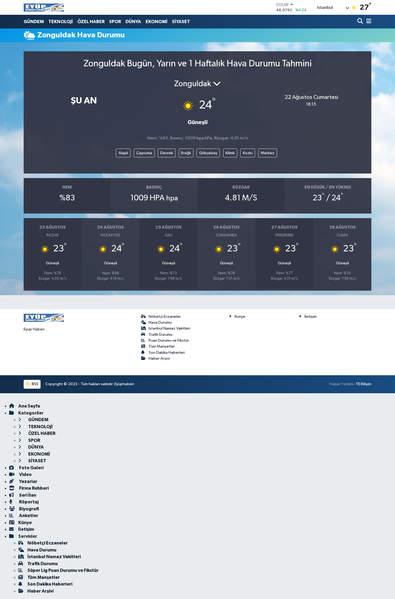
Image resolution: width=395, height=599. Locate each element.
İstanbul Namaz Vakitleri (169, 328)
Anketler (28, 515)
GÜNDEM (34, 21)
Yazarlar (27, 481)
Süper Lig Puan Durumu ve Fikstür (63, 570)
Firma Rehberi (33, 488)
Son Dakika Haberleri (167, 353)
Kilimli (230, 153)
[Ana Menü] (368, 21)
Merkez (267, 153)
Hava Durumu (160, 322)
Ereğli (186, 153)
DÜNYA (133, 21)
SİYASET (181, 21)
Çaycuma (144, 153)
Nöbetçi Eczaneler (165, 317)
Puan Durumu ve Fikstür (169, 340)
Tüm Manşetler (162, 346)
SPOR (115, 21)
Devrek (166, 153)
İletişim (310, 317)
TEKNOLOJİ (60, 21)
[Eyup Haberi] (44, 7)
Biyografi (28, 509)
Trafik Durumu (161, 335)
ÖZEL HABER (91, 21)
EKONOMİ (156, 21)
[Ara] (360, 21)
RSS (34, 384)
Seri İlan (27, 495)
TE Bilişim (363, 384)
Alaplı (123, 153)
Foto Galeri (31, 468)
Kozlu (248, 153)
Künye (240, 317)
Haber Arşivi (159, 358)
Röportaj (28, 502)
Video (25, 474)
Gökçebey (208, 153)
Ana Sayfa (29, 406)
